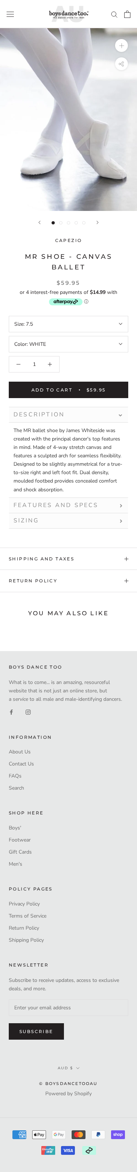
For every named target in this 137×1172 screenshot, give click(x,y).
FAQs (15, 775)
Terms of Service (27, 915)
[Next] (97, 222)
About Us (20, 751)
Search (16, 788)
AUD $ (65, 1068)
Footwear (20, 839)
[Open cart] (127, 14)
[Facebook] (11, 711)
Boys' (15, 827)
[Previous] (39, 222)
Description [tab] (39, 415)
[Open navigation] (10, 14)
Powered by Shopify (68, 1093)
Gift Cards (20, 851)
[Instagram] (28, 711)
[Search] (114, 14)
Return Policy (33, 580)
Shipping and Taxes (41, 559)
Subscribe (36, 1031)
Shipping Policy (26, 940)
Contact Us (21, 763)
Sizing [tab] (26, 521)
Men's (15, 864)
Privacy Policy (24, 903)
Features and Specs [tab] (56, 505)
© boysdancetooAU (68, 1083)
